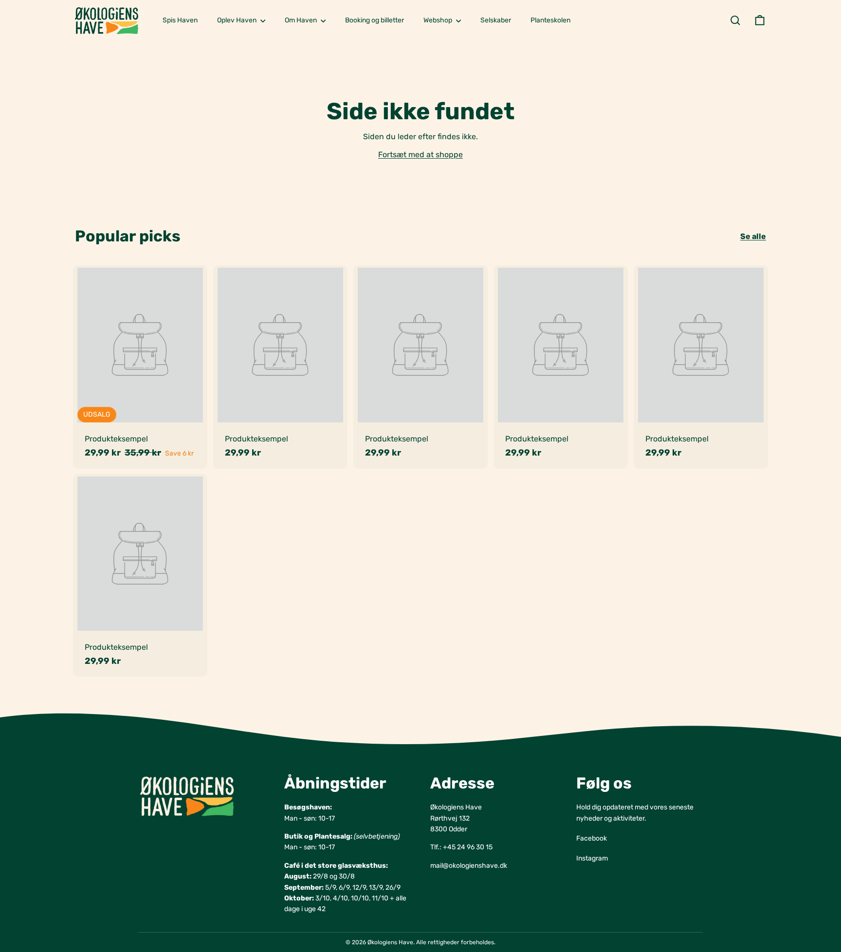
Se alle (753, 236)
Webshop (438, 20)
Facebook (591, 838)
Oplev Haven (237, 20)
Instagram (592, 858)
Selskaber (495, 20)
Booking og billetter (374, 20)
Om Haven (301, 20)
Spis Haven (180, 20)
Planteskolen (550, 20)
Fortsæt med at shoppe (420, 154)
